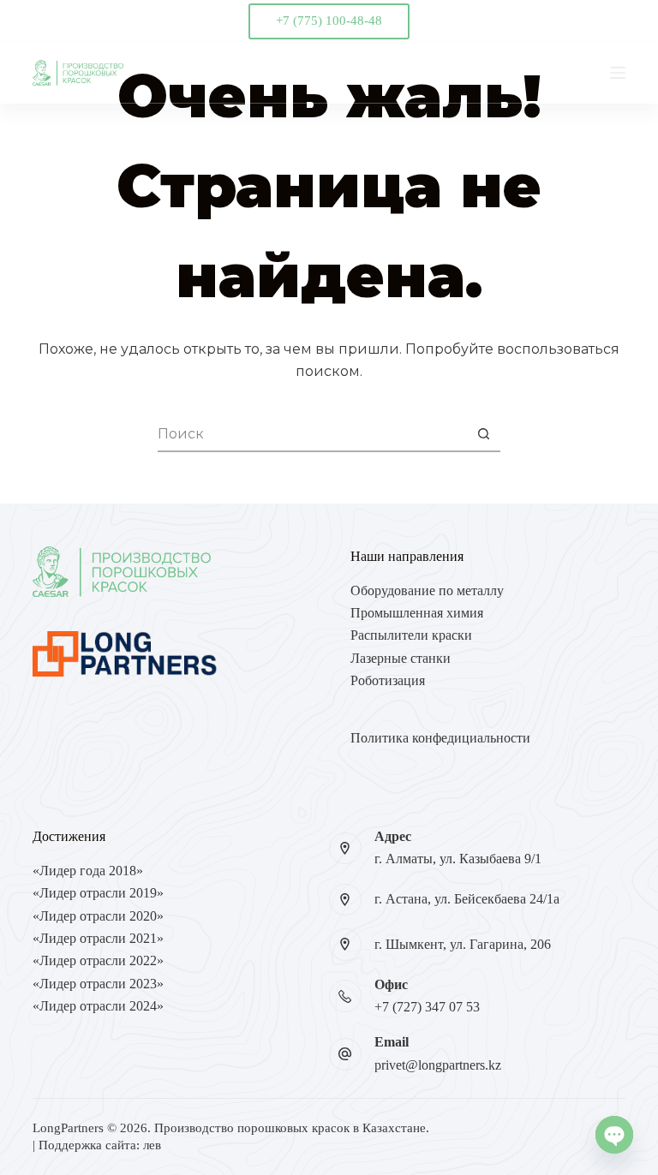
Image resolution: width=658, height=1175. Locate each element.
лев (152, 1145)
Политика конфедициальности (440, 738)
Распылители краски (411, 635)
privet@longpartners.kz (437, 1065)
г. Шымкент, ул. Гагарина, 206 (462, 944)
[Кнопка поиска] (483, 435)
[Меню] (617, 73)
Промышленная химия (416, 612)
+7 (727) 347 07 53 (427, 1006)
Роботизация (387, 680)
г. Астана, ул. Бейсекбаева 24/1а (466, 899)
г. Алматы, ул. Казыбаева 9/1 (457, 858)
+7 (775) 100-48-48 (329, 20)
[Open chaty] (614, 1135)
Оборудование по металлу (427, 590)
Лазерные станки (400, 658)
